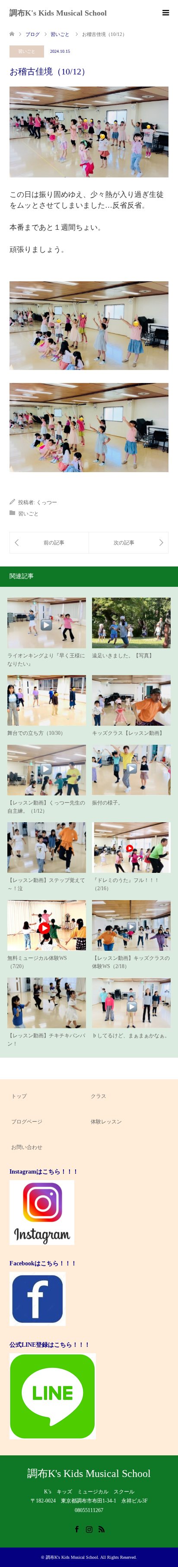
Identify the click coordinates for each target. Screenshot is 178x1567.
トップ (19, 1096)
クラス (98, 1096)
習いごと (26, 51)
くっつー (46, 502)
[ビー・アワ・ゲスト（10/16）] (128, 542)
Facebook (76, 1528)
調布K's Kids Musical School (58, 13)
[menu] (165, 13)
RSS (101, 1528)
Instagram (89, 1528)
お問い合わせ (26, 1147)
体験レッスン (106, 1122)
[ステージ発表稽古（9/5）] (49, 542)
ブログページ (26, 1122)
